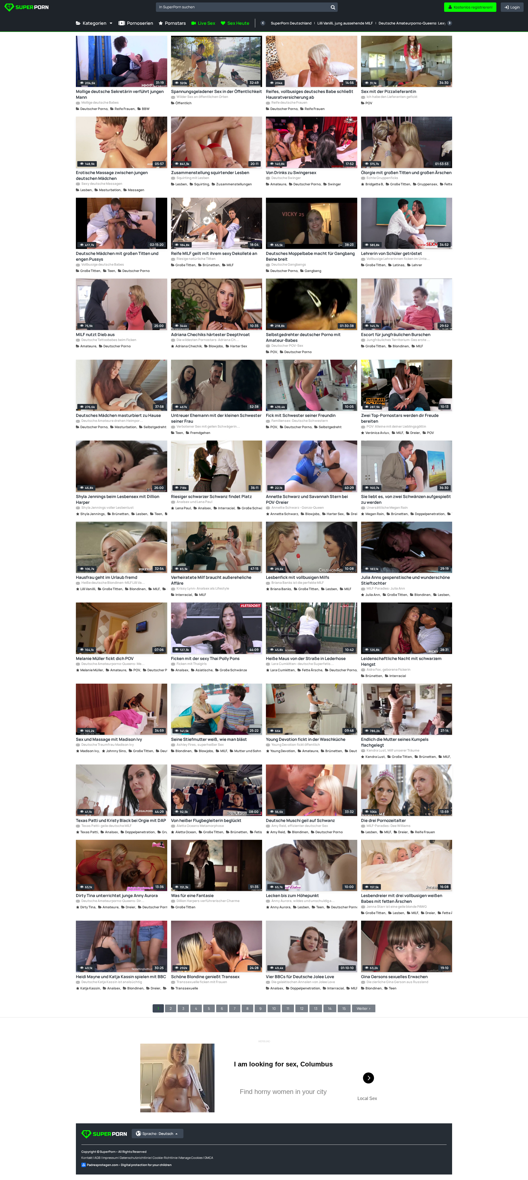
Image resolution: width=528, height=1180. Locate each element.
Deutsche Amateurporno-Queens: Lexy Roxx (417, 23)
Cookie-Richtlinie (165, 1158)
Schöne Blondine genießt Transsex (205, 977)
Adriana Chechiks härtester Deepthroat (210, 334)
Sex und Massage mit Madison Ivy (109, 739)
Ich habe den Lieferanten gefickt (391, 97)
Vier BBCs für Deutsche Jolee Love (300, 977)
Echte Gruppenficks (382, 178)
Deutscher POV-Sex (287, 346)
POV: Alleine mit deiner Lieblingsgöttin (396, 427)
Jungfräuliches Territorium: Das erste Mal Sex (398, 340)
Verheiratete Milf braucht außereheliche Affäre (211, 580)
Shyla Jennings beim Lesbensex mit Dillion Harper (117, 499)
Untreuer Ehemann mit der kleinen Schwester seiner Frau (216, 418)
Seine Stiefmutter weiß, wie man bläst (209, 739)
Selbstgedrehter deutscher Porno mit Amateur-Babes (303, 337)
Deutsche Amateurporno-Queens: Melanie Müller (113, 664)
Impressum (110, 1158)
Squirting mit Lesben (192, 178)
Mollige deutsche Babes (100, 103)
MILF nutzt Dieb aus (95, 334)
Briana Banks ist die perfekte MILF (297, 583)
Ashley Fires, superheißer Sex (200, 745)
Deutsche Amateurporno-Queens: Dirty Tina (113, 901)
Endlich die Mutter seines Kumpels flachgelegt (394, 742)
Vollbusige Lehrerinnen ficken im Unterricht (398, 259)
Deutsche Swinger (286, 178)
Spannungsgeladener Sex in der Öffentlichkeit (216, 91)
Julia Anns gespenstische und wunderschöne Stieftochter (405, 580)
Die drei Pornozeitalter (383, 820)
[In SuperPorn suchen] (333, 7)
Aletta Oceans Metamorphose (200, 826)
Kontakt (86, 1158)
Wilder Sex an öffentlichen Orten (202, 97)
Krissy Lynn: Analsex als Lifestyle (202, 589)
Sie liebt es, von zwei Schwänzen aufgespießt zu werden (406, 499)
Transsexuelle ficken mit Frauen (201, 982)
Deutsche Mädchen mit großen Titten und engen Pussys (117, 256)
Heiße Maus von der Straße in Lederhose (306, 658)
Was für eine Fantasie (192, 895)
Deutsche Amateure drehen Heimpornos (113, 421)
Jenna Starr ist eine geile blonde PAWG (396, 907)
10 (274, 1008)
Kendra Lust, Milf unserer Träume (392, 751)
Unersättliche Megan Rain (387, 508)
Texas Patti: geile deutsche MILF (106, 826)
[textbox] (242, 6)
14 (330, 1008)
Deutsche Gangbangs (288, 265)
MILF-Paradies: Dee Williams (388, 826)
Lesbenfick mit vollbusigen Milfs (297, 577)
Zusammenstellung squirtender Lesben (210, 172)
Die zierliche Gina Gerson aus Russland (397, 982)
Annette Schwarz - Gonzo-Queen (297, 508)
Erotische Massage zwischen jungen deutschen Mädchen (112, 175)
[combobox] (247, 7)
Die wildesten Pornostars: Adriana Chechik (208, 340)
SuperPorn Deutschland (291, 23)
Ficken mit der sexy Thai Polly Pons (205, 658)
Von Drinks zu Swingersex (291, 172)
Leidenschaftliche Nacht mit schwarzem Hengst (401, 661)
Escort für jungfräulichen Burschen (395, 334)
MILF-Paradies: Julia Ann (385, 589)
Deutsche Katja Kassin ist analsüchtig (111, 982)
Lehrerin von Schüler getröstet (391, 253)
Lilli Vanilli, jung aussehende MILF (345, 23)
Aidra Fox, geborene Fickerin (388, 670)
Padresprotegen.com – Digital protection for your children (129, 1165)
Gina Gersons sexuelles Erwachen (394, 977)
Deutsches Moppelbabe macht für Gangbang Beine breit (310, 256)
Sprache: (157, 1133)
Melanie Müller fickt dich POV (105, 658)
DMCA (209, 1158)
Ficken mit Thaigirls (191, 664)
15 (344, 1008)
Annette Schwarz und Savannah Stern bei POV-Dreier (307, 499)
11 (288, 1008)
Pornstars (175, 23)
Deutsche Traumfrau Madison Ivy (107, 745)
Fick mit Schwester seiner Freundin (301, 415)
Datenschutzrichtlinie (135, 1158)
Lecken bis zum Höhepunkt (292, 895)
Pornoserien (140, 23)
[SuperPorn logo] (26, 8)
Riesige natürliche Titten (196, 259)
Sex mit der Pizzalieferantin (388, 91)
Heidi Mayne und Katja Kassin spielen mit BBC (121, 977)
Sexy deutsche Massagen (101, 184)
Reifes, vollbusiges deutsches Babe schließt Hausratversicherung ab (309, 94)
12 (301, 1008)
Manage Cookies (191, 1158)
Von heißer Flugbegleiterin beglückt (206, 820)
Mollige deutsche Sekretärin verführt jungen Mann (120, 94)
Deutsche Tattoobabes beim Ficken (108, 340)
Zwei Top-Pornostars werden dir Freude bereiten (400, 418)
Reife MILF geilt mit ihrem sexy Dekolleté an (214, 253)
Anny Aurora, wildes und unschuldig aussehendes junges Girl (303, 901)
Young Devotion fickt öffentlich (295, 745)
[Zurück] (262, 23)
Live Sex (206, 23)
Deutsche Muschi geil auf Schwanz (300, 820)
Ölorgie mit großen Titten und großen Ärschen (406, 172)
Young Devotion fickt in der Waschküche (305, 739)
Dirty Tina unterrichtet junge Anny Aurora (117, 895)
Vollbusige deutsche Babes (102, 265)
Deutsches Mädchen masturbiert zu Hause (118, 415)
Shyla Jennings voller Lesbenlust (107, 508)
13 (315, 1008)
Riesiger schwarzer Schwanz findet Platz (211, 496)
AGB (97, 1158)
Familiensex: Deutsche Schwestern (299, 421)
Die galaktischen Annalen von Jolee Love (303, 982)
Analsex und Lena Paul (194, 502)
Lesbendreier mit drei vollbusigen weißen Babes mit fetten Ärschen (401, 898)
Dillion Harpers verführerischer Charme (208, 901)
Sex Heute (238, 23)
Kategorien (94, 23)
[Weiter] (449, 23)
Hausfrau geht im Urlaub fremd (106, 577)
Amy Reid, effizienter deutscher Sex (299, 826)
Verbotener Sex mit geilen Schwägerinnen (208, 427)
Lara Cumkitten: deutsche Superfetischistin (303, 664)
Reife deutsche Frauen (289, 103)
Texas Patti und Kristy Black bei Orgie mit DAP (121, 820)
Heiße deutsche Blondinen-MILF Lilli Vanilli (113, 583)
